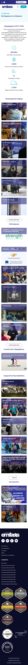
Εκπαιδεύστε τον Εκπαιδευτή (7, 555)
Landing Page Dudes (16, 662)
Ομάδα (2, 552)
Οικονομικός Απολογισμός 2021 (8, 579)
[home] (7, 6)
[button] (21, 2)
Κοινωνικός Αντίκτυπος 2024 (7, 565)
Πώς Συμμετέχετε (5, 548)
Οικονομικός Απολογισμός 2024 (8, 572)
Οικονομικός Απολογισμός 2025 (8, 570)
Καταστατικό (4, 563)
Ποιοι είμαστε (4, 546)
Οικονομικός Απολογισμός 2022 (8, 577)
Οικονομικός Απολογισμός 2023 (8, 574)
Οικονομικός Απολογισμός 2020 (8, 581)
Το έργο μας (4, 550)
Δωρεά (23, 6)
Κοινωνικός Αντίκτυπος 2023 (7, 567)
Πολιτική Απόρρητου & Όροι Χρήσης (9, 584)
